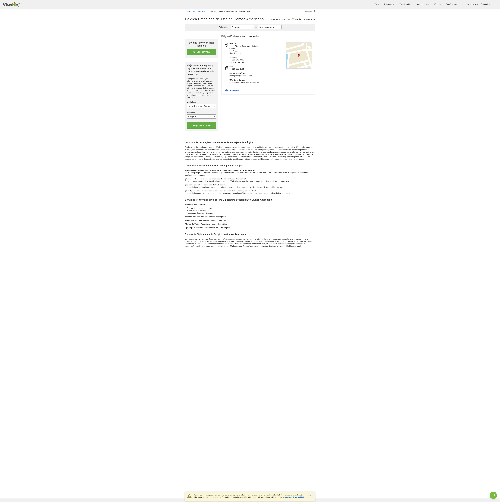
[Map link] (299, 55)
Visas (376, 4)
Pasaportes (389, 4)
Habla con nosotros (305, 19)
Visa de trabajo (405, 4)
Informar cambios (232, 90)
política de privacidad (295, 497)
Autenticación (423, 4)
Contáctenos (451, 4)
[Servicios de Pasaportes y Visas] (11, 4)
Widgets (437, 4)
